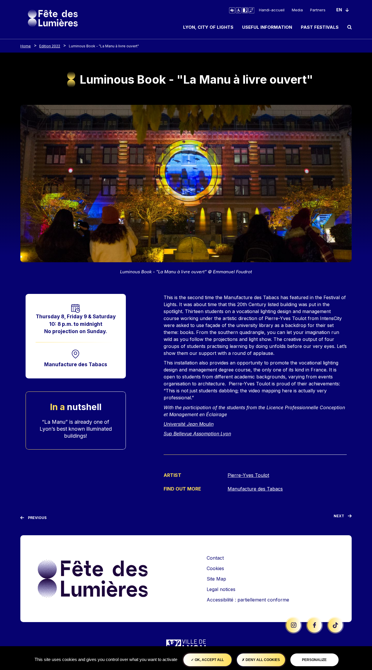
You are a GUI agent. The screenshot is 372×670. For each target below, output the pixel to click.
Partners (318, 10)
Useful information (267, 27)
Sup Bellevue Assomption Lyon (197, 434)
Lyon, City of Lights (208, 27)
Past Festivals (320, 27)
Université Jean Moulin (189, 424)
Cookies (215, 568)
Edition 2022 (49, 46)
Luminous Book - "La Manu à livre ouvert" (104, 46)
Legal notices (221, 589)
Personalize (314, 660)
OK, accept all (209, 660)
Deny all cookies (262, 660)
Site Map (216, 579)
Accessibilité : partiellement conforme (248, 600)
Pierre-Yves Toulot (248, 475)
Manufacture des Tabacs (75, 364)
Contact (215, 558)
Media (297, 10)
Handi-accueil (272, 10)
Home (25, 46)
